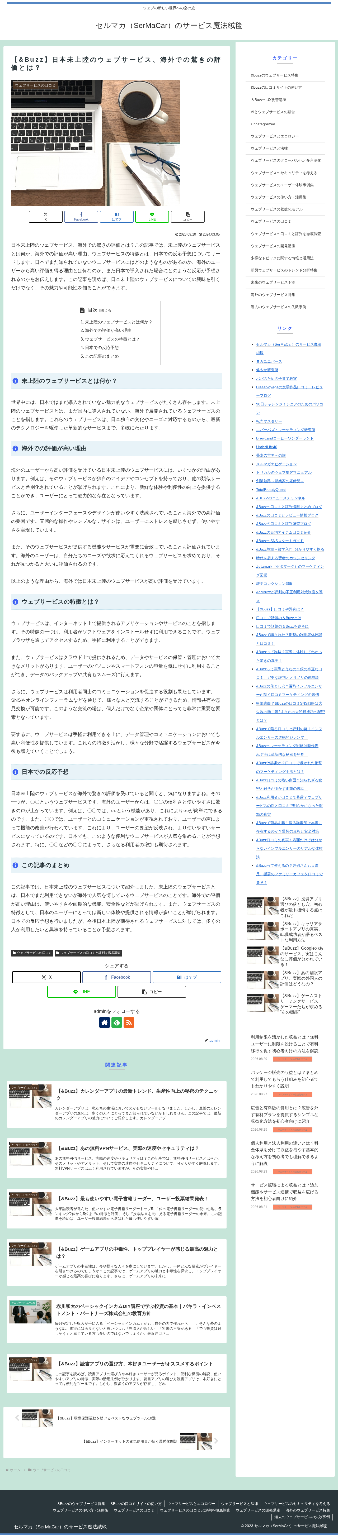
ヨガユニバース (269, 361)
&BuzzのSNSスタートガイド (280, 541)
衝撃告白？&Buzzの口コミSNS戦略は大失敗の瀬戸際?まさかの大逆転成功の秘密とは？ (290, 712)
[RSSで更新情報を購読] (129, 1022)
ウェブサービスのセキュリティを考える (297, 1503)
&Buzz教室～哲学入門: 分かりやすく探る (290, 549)
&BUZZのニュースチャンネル (280, 498)
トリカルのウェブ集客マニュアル (284, 472)
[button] (188, 217)
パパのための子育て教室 (276, 378)
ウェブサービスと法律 (239, 1503)
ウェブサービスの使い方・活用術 (80, 1510)
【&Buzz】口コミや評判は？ (280, 609)
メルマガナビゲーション (276, 464)
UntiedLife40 (266, 447)
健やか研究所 (267, 370)
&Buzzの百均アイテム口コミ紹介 (283, 532)
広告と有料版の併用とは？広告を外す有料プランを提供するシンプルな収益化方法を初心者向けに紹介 (284, 1114)
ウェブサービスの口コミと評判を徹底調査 (90, 953)
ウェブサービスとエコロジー (191, 1503)
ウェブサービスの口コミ (34, 953)
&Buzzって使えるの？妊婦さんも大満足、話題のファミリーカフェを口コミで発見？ (289, 874)
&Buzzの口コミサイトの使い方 (136, 1503)
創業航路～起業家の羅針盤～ (280, 481)
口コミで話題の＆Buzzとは (278, 618)
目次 (92, 310)
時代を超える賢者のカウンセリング (285, 558)
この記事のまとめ (102, 356)
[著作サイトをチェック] (104, 1022)
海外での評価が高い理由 (108, 330)
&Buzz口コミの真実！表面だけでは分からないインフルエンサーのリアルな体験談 (289, 848)
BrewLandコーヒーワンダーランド (285, 438)
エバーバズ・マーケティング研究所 (285, 430)
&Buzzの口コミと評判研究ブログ (283, 524)
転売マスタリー (269, 421)
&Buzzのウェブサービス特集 (81, 1503)
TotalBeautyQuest (271, 489)
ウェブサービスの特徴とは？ (112, 339)
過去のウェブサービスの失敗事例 (302, 1517)
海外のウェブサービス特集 (308, 1510)
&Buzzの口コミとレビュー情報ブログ (287, 515)
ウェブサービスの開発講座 (258, 1510)
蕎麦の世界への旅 (271, 455)
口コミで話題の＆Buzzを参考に (282, 626)
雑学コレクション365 (274, 583)
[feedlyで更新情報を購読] (116, 1022)
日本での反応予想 (102, 347)
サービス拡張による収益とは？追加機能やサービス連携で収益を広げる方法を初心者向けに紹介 (284, 1192)
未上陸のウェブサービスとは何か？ (119, 321)
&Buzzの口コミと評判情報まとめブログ (289, 507)
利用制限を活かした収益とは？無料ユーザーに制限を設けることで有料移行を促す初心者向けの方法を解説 (284, 1044)
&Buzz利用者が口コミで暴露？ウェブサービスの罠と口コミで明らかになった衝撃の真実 (289, 805)
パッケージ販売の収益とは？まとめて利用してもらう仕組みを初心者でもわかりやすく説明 (284, 1079)
